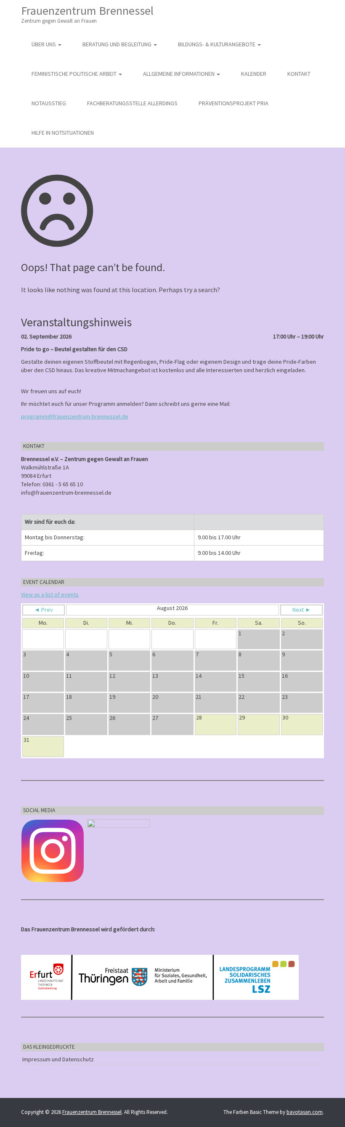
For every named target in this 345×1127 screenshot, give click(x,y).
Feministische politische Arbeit (75, 73)
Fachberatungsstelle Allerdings (132, 103)
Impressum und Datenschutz (58, 1059)
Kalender (253, 73)
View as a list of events (50, 594)
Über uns (44, 44)
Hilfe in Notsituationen (63, 132)
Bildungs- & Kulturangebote (217, 44)
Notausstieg (49, 103)
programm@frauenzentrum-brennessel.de (74, 416)
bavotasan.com (305, 1112)
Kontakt (298, 73)
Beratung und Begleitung (117, 44)
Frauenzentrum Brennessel (87, 13)
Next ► (301, 609)
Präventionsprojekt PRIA (233, 103)
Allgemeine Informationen (179, 73)
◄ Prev (43, 609)
